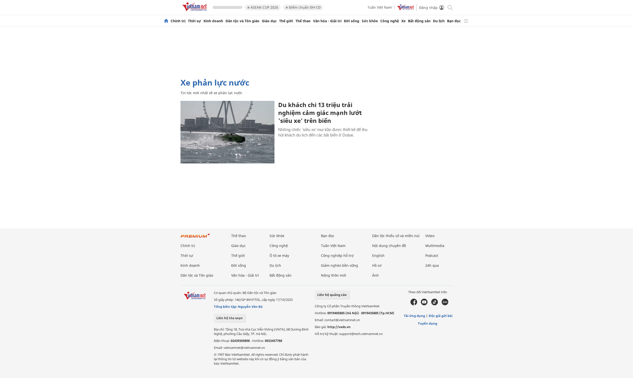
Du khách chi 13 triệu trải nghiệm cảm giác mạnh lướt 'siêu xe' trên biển (320, 113)
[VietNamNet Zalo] (445, 304)
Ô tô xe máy (279, 255)
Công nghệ (389, 21)
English (378, 255)
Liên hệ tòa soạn (229, 318)
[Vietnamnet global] (405, 9)
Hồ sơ (377, 265)
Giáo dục (269, 21)
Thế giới (286, 21)
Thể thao (303, 21)
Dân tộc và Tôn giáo (242, 21)
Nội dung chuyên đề (389, 245)
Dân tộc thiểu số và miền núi (396, 235)
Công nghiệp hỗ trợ (337, 255)
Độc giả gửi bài (440, 315)
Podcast (431, 255)
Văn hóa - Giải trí (327, 21)
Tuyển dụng (427, 323)
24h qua (432, 265)
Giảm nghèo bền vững (339, 265)
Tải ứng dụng (414, 315)
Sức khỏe (370, 21)
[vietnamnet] (195, 12)
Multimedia (434, 245)
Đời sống (351, 21)
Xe (403, 21)
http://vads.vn (339, 327)
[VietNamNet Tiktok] (434, 304)
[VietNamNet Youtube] (424, 304)
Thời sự (194, 21)
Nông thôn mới (333, 275)
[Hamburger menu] (466, 21)
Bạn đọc (454, 21)
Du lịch (439, 21)
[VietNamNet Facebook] (413, 304)
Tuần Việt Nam (379, 7)
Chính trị (178, 21)
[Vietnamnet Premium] (195, 238)
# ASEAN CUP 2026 (262, 7)
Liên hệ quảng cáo (332, 294)
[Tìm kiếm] (449, 7)
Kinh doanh (213, 21)
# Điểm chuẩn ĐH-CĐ (303, 7)
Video (429, 235)
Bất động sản (419, 21)
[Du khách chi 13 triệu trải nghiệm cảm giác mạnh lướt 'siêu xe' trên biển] (227, 132)
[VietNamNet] (166, 21)
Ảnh (375, 275)
